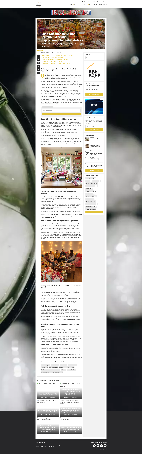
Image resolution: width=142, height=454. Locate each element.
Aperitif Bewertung (90, 198)
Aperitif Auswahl (90, 193)
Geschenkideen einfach (46, 372)
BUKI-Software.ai (103, 449)
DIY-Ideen (63, 369)
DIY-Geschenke (44, 367)
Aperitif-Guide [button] (102, 4)
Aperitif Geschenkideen (91, 209)
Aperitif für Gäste (91, 206)
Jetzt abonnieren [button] (61, 114)
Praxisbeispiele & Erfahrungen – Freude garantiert (53, 61)
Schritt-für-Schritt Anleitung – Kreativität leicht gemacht (55, 59)
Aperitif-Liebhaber (56, 372)
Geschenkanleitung (56, 369)
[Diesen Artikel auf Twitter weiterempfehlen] (38, 59)
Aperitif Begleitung (91, 196)
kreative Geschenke (53, 367)
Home (71, 4)
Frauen (57, 365)
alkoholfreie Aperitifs (91, 183)
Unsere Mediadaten (94, 94)
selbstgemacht (62, 367)
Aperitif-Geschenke (72, 365)
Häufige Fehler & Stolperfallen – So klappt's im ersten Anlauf (56, 63)
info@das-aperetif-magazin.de (46, 446)
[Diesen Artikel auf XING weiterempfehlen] (38, 63)
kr (62, 372)
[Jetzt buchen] (71, 12)
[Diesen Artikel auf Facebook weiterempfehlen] (38, 56)
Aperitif (42, 365)
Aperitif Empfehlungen (91, 204)
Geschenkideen (93, 4)
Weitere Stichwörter (94, 212)
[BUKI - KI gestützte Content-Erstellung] (94, 106)
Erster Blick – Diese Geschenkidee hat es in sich (53, 57)
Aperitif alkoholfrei (91, 191)
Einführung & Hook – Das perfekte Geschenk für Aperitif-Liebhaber (57, 55)
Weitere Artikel (94, 170)
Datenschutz (43, 449)
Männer (52, 365)
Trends (86, 4)
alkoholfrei (97, 180)
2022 (93, 178)
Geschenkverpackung (45, 369)
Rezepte (80, 4)
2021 (88, 178)
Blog (75, 4)
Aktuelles (89, 180)
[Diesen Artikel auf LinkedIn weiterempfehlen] (38, 69)
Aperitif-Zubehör (70, 367)
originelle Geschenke (71, 369)
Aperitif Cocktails (90, 201)
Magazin (48, 365)
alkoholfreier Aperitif (91, 186)
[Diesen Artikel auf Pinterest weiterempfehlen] (38, 66)
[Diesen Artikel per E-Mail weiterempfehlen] (38, 73)
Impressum (37, 449)
